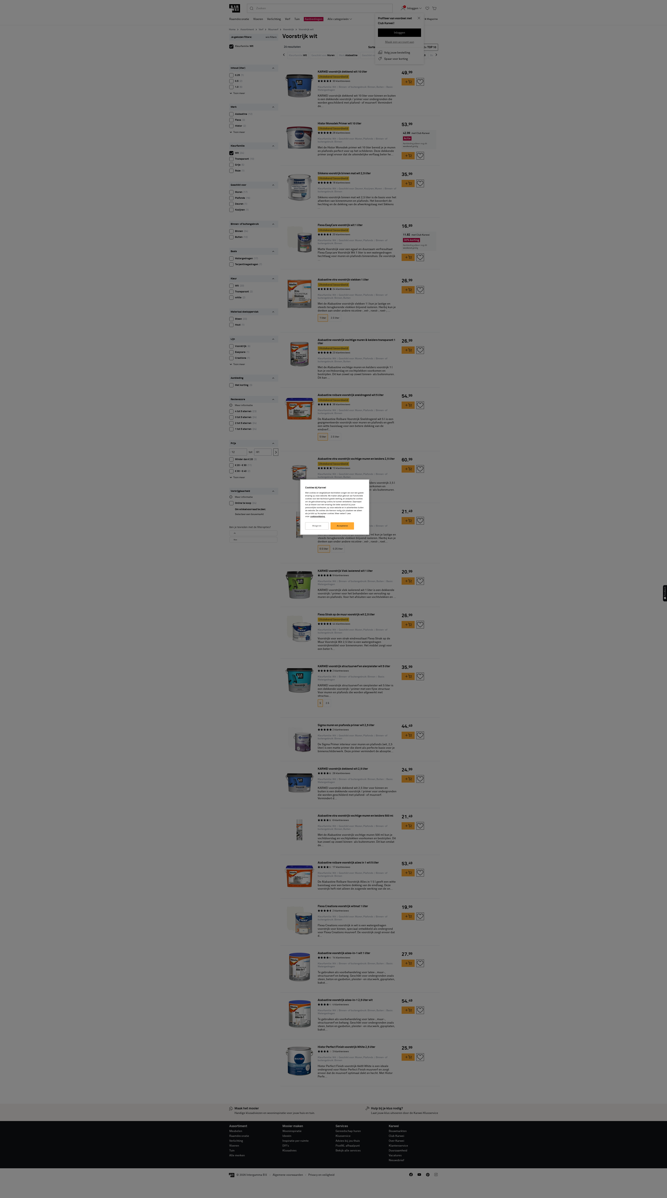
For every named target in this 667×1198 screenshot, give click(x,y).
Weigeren (317, 526)
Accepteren (342, 526)
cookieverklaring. (317, 516)
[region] (334, 507)
